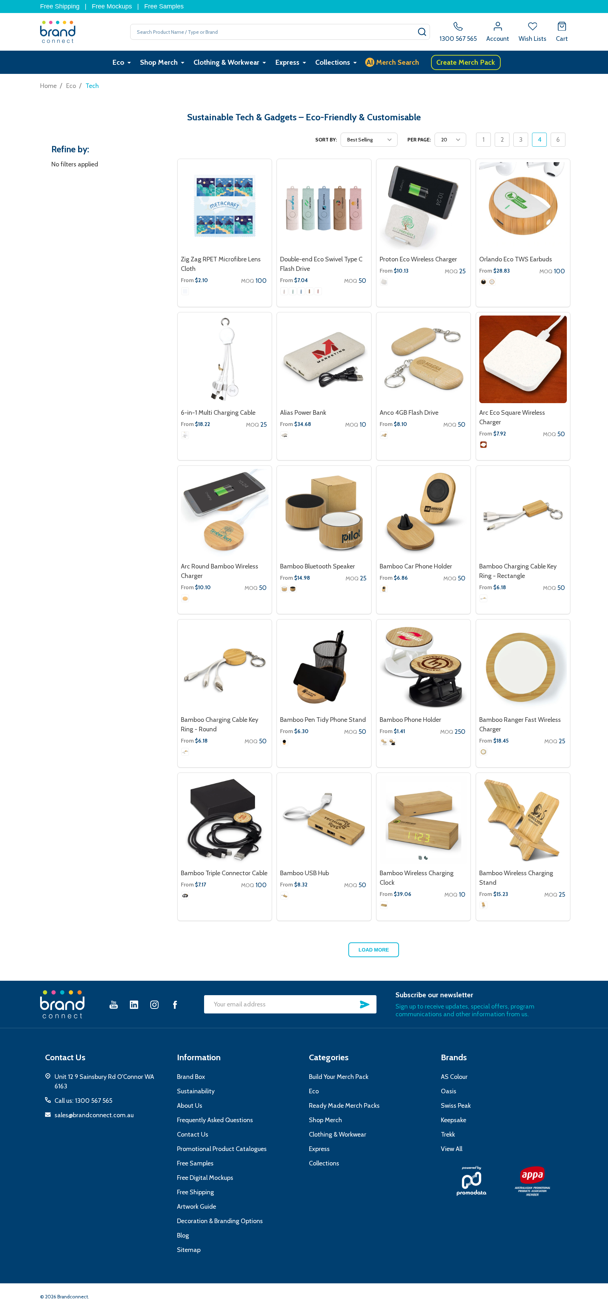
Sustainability (196, 1091)
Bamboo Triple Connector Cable (224, 873)
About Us (189, 1105)
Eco (118, 62)
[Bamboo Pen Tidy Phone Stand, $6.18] (324, 666)
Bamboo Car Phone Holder (416, 566)
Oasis (448, 1091)
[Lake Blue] (301, 291)
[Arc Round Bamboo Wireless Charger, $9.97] (224, 513)
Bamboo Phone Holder (410, 720)
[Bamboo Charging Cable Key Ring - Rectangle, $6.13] (523, 513)
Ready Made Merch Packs (344, 1105)
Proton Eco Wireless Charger (418, 259)
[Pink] (318, 291)
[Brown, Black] (284, 742)
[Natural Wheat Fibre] (384, 282)
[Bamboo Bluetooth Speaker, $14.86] (324, 513)
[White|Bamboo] (492, 282)
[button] (471, 1180)
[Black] (293, 589)
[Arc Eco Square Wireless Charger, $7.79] (523, 359)
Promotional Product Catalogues (222, 1149)
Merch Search (393, 62)
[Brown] (185, 598)
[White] (185, 291)
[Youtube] (113, 1004)
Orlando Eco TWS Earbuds (515, 259)
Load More (374, 950)
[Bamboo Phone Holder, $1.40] (423, 666)
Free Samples (164, 6)
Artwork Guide (196, 1206)
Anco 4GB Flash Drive (409, 412)
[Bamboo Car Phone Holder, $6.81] (423, 513)
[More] (129, 62)
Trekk (448, 1134)
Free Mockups (112, 6)
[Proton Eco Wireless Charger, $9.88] (423, 206)
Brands (454, 1057)
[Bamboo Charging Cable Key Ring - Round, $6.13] (224, 666)
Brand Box (191, 1077)
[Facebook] (175, 1004)
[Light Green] (293, 291)
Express (287, 62)
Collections (332, 62)
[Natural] (310, 291)
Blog (183, 1235)
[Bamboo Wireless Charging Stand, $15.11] (523, 820)
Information (199, 1057)
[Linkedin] (134, 1004)
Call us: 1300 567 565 (83, 1101)
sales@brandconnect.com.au (94, 1115)
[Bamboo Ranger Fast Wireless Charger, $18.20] (523, 666)
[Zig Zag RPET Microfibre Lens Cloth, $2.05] (224, 206)
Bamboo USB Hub (304, 873)
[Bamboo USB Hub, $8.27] (324, 820)
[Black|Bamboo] (483, 282)
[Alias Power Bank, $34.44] (324, 359)
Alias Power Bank (303, 412)
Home (48, 86)
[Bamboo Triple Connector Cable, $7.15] (224, 820)
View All (451, 1149)
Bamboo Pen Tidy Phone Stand (323, 720)
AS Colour (454, 1077)
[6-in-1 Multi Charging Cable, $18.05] (224, 359)
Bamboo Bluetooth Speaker (317, 566)
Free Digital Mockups (205, 1178)
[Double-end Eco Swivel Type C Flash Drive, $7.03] (324, 206)
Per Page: (419, 139)
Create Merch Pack (465, 62)
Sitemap (189, 1250)
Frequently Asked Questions (215, 1120)
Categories (329, 1057)
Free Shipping (60, 6)
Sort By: (326, 139)
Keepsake (453, 1120)
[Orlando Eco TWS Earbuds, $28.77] (523, 206)
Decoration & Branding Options (220, 1221)
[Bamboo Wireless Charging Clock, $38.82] (423, 820)
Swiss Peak (456, 1105)
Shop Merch (159, 62)
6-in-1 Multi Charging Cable (218, 412)
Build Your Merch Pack (338, 1077)
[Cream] (284, 435)
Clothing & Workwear (226, 62)
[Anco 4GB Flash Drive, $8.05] (423, 359)
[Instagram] (154, 1004)
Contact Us (192, 1134)
